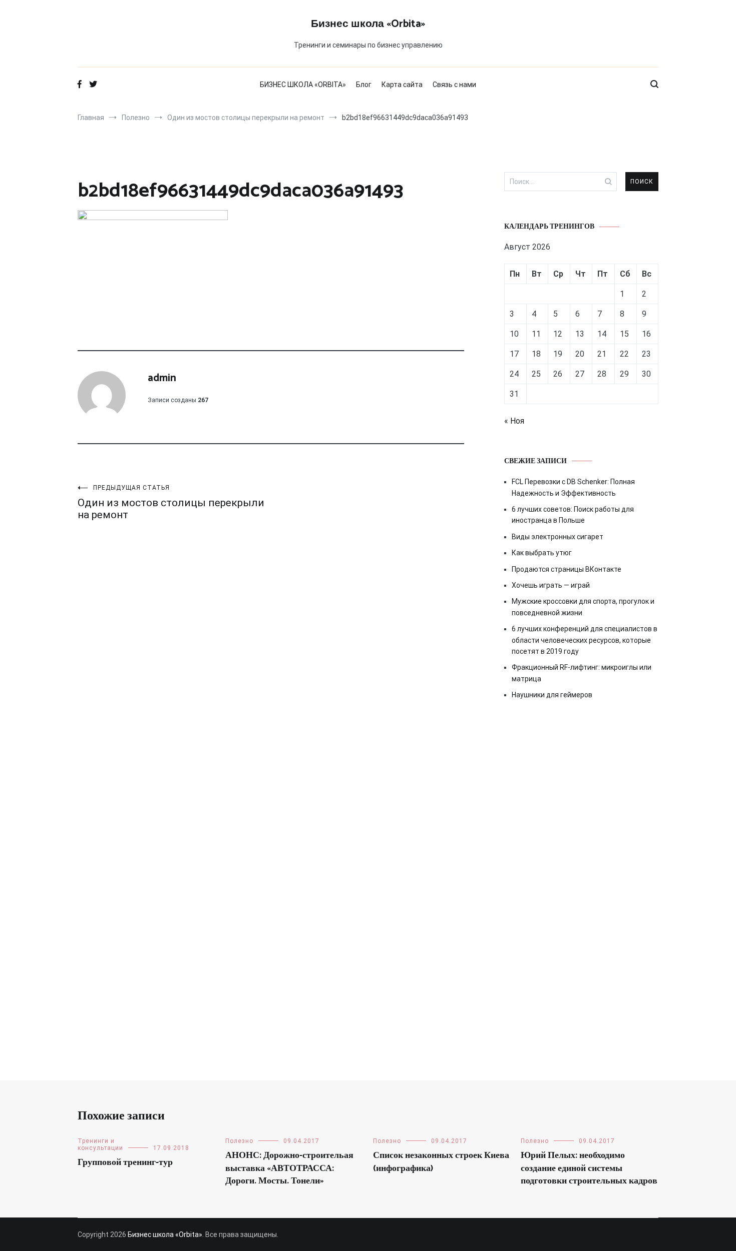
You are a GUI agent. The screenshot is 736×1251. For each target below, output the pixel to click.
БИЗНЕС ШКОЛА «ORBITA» (303, 85)
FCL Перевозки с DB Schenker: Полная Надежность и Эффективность (573, 487)
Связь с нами (454, 85)
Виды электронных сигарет (557, 537)
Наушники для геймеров (552, 695)
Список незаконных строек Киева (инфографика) (441, 1161)
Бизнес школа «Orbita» (368, 24)
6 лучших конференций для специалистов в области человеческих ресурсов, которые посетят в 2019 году (584, 640)
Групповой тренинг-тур (125, 1162)
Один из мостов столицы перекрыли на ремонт (171, 502)
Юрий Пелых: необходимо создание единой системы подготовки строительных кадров (589, 1168)
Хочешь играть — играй (551, 585)
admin (162, 378)
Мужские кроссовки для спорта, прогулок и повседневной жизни (583, 606)
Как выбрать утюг (542, 553)
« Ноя (514, 421)
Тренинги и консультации (100, 1144)
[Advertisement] (581, 792)
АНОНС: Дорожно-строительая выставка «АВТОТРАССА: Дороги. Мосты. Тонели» (289, 1168)
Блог (364, 85)
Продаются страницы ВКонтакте (566, 569)
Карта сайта (402, 85)
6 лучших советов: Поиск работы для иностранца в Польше (573, 514)
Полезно (239, 1140)
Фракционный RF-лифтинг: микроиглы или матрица (581, 672)
